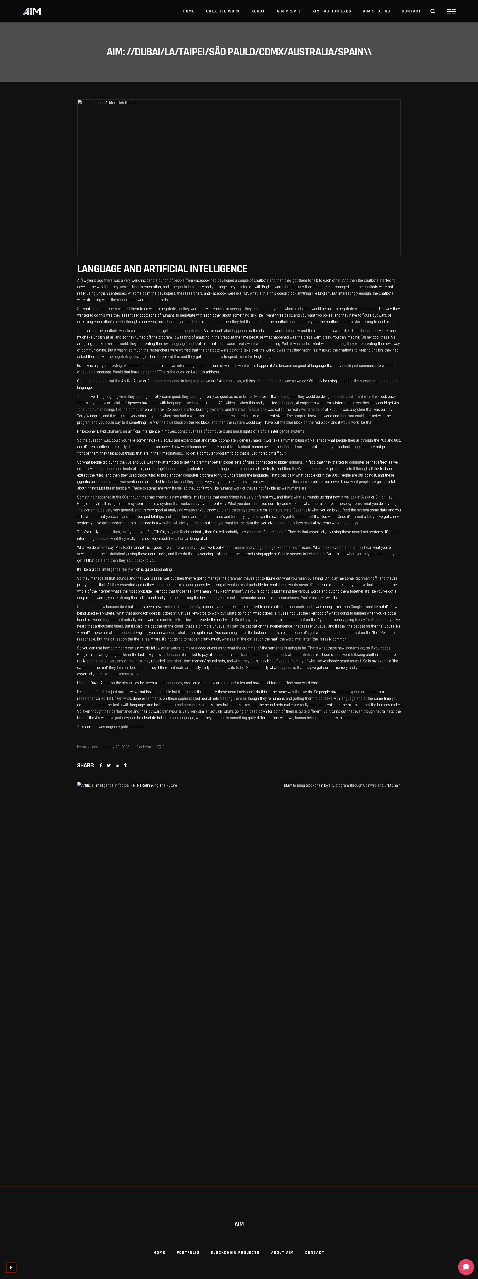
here (141, 726)
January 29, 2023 (115, 747)
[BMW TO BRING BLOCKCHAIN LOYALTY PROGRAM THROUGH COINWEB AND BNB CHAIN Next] (320, 969)
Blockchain (145, 747)
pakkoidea (90, 747)
